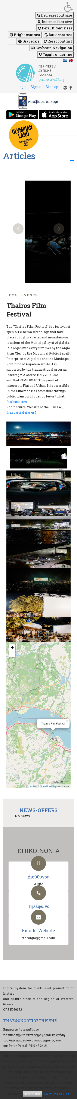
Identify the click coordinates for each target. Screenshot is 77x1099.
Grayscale (30, 41)
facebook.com (16, 402)
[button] (40, 7)
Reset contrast (59, 41)
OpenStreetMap (48, 786)
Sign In (36, 87)
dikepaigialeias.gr (20, 412)
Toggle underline (57, 54)
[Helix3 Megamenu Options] (72, 158)
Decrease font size (56, 15)
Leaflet (32, 786)
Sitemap (52, 87)
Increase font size (56, 21)
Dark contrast (60, 34)
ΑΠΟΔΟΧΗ (32, 1094)
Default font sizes (56, 28)
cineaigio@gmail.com (38, 938)
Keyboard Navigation (53, 48)
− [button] (12, 654)
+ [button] (12, 647)
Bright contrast (26, 34)
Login (22, 87)
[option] (38, 229)
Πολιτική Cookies (56, 1094)
